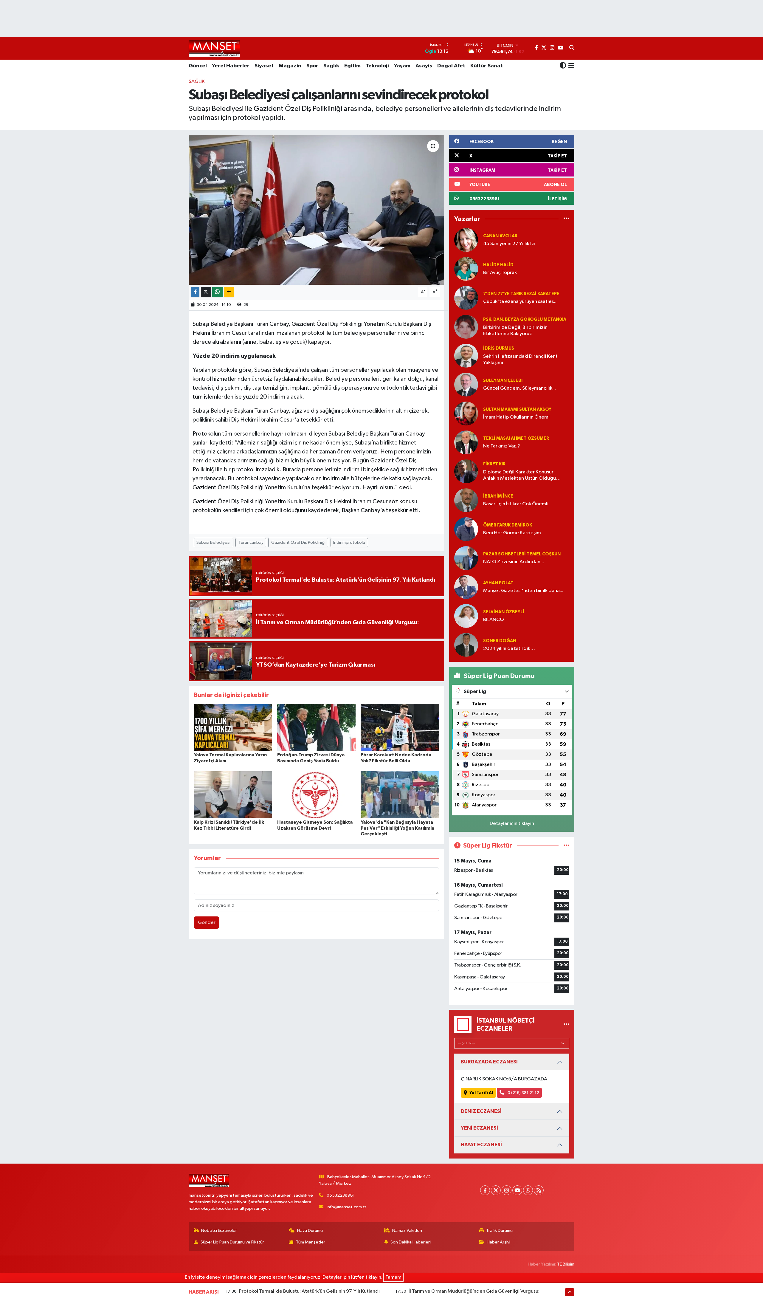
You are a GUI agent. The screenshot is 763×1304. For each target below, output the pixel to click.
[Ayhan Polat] (466, 586)
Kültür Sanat (486, 66)
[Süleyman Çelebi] (466, 384)
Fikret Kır (494, 464)
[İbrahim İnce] (466, 500)
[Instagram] (506, 1190)
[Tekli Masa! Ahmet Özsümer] (466, 442)
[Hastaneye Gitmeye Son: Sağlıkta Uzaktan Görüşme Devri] (316, 794)
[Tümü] (566, 219)
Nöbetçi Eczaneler (219, 1230)
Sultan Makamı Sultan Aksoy (517, 409)
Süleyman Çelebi (503, 380)
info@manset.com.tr (346, 1207)
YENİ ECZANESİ (479, 1127)
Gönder (206, 922)
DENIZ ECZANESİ (481, 1111)
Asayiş (423, 66)
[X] (496, 1190)
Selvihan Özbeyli (503, 612)
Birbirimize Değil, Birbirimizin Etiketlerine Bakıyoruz (515, 330)
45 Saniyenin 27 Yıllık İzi (509, 243)
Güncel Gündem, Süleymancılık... (519, 388)
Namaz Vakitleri (407, 1230)
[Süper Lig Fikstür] (566, 845)
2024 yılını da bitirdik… (509, 648)
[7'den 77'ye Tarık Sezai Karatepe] (466, 297)
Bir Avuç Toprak (500, 272)
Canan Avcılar (500, 236)
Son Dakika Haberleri (410, 1242)
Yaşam (402, 66)
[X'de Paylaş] (206, 292)
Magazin (290, 66)
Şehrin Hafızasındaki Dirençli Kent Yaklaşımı (520, 359)
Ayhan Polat (498, 583)
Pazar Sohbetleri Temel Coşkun (522, 554)
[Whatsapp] (528, 1190)
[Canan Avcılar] (466, 239)
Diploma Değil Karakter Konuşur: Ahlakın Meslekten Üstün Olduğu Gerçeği (519, 476)
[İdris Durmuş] (466, 355)
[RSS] (539, 1190)
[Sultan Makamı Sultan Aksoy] (466, 413)
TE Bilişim (565, 1264)
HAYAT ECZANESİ (481, 1144)
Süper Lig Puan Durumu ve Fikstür (232, 1242)
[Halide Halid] (466, 268)
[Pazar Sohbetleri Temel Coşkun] (466, 557)
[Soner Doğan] (466, 644)
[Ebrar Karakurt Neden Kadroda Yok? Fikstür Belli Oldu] (400, 727)
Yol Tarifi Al (481, 1093)
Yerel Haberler (230, 66)
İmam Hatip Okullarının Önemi (516, 417)
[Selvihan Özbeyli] (466, 615)
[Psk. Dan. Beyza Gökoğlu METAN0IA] (466, 326)
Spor (312, 66)
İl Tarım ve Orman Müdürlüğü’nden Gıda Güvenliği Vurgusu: (474, 1291)
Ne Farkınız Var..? (501, 446)
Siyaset (264, 66)
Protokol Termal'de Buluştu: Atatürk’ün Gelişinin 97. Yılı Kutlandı (309, 1291)
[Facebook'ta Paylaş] (195, 292)
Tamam (393, 1277)
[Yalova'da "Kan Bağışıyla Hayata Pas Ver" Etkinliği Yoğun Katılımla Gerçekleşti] (400, 794)
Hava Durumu (310, 1230)
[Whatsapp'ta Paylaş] (217, 292)
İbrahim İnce (498, 496)
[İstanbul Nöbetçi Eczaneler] (566, 1024)
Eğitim (352, 66)
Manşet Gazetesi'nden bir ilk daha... (523, 590)
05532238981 (341, 1195)
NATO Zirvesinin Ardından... (513, 561)
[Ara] (571, 48)
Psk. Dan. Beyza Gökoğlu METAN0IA (524, 319)
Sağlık (331, 66)
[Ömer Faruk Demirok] (466, 529)
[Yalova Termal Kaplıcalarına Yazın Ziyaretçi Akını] (233, 727)
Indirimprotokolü (349, 542)
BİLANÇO (493, 619)
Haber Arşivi (498, 1242)
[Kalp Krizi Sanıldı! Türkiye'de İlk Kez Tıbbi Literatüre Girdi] (233, 794)
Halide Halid (498, 265)
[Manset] (214, 48)
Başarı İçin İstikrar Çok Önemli (515, 504)
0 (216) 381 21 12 (523, 1093)
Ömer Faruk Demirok (507, 525)
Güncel (198, 66)
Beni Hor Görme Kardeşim (512, 532)
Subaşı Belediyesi (213, 542)
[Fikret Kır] (466, 471)
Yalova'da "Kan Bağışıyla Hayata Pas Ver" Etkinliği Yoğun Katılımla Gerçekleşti (397, 828)
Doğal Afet (451, 66)
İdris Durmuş (498, 348)
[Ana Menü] (570, 66)
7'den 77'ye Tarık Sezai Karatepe (521, 294)
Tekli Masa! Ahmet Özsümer (516, 438)
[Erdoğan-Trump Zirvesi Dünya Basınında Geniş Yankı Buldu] (316, 727)
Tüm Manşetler (310, 1242)
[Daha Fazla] (229, 292)
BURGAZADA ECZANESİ (489, 1061)
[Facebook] (485, 1190)
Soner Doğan (499, 641)
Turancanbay (250, 542)
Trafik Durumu (499, 1230)
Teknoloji (377, 66)
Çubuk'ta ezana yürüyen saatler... (519, 301)
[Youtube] (517, 1190)
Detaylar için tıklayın (512, 823)
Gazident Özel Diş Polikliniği (298, 542)
